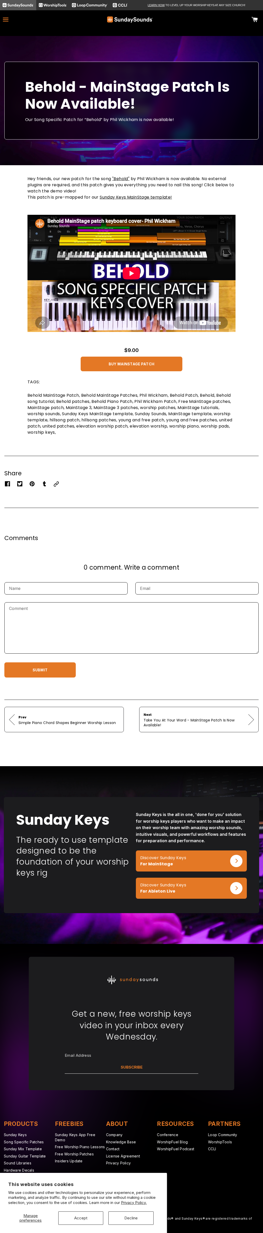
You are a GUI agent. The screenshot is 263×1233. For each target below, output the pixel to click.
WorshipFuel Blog (172, 1142)
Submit (40, 670)
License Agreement (123, 1156)
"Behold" (120, 179)
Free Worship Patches (74, 1154)
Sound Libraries (17, 1163)
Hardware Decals (19, 1170)
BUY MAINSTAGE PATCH (131, 364)
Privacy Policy (118, 1163)
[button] (131, 362)
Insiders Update (69, 1161)
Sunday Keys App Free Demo (75, 1137)
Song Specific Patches (24, 1142)
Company (114, 1135)
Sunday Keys (15, 1135)
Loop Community (222, 1135)
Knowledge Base (121, 1142)
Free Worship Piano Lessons (80, 1147)
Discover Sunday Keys (159, 853)
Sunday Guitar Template (25, 1156)
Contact (113, 1149)
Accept (80, 1218)
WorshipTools (220, 1142)
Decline (131, 1218)
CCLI (212, 1149)
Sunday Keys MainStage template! (136, 197)
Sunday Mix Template (23, 1149)
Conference (167, 1135)
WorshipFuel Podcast (175, 1149)
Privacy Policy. (134, 1202)
